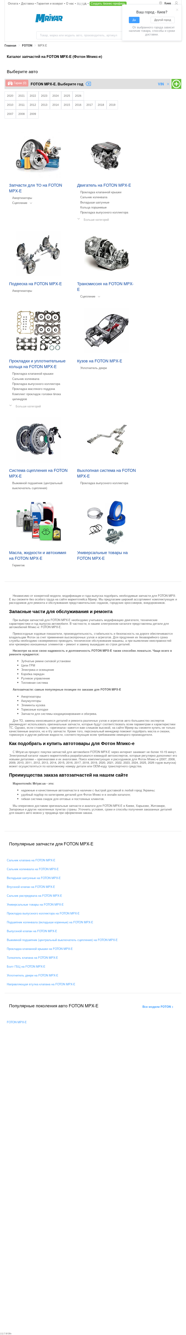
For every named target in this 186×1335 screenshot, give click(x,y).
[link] (10, 45)
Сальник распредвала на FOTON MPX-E (34, 895)
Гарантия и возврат (50, 3)
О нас (70, 3)
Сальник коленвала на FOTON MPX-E (33, 869)
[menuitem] (165, 3)
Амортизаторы (22, 198)
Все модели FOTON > (158, 1006)
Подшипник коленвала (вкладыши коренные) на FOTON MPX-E (50, 922)
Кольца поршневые (93, 207)
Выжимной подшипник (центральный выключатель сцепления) (37, 485)
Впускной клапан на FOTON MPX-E (31, 886)
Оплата (13, 3)
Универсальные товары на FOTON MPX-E (35, 904)
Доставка (28, 3)
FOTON (27, 45)
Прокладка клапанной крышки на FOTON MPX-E (40, 948)
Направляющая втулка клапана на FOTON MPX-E (41, 984)
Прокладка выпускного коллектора (104, 212)
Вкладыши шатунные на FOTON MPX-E (34, 878)
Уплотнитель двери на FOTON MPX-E (32, 975)
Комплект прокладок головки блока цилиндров (36, 396)
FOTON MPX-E (17, 1022)
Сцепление (19, 203)
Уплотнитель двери (93, 368)
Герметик (18, 565)
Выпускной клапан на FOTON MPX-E (32, 931)
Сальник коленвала (93, 197)
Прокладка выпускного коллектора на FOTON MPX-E (43, 913)
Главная (10, 45)
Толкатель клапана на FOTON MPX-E (32, 957)
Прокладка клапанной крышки (100, 192)
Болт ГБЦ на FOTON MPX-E (26, 966)
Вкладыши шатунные (94, 202)
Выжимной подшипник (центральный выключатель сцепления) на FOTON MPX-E (62, 940)
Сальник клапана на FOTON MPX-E (31, 860)
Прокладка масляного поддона (33, 388)
